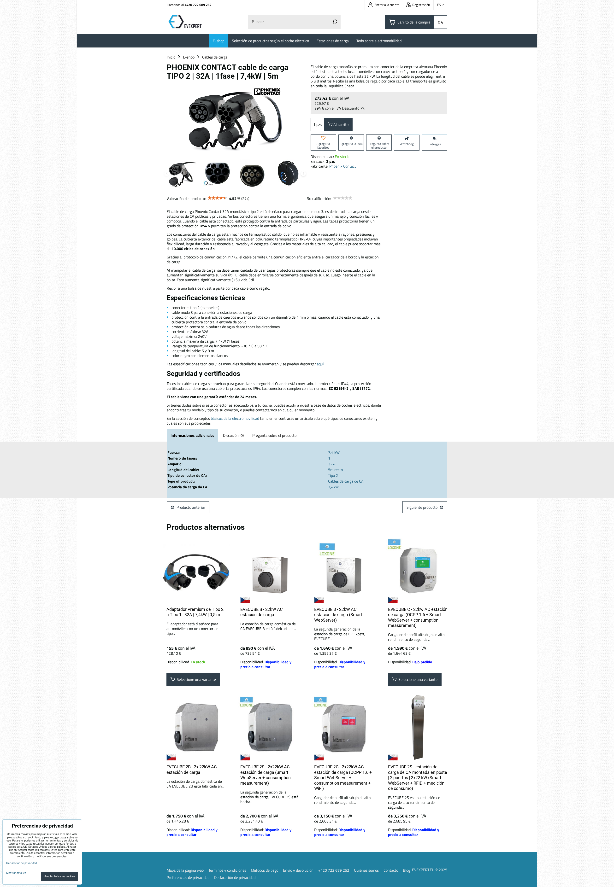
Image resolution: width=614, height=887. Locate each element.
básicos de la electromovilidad (235, 418)
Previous (166, 173)
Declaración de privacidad (234, 877)
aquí (320, 364)
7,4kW (333, 487)
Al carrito (340, 124)
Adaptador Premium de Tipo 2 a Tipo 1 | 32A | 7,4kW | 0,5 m (195, 612)
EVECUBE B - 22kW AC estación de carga (261, 612)
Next (303, 173)
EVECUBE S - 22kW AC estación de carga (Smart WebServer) (338, 615)
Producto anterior (191, 507)
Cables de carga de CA (346, 481)
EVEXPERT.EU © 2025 (429, 870)
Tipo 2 (333, 475)
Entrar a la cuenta (386, 4)
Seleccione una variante (195, 679)
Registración (421, 4)
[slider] (217, 198)
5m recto (335, 470)
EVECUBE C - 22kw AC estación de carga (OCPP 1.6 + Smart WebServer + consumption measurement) (418, 617)
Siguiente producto (422, 507)
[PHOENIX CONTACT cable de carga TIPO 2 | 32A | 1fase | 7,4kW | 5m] (235, 119)
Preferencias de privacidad (188, 877)
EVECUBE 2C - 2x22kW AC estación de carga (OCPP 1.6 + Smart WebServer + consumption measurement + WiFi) (343, 777)
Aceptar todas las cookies (59, 876)
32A (331, 464)
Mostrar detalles (16, 872)
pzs (319, 124)
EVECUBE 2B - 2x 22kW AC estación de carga (191, 769)
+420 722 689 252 (198, 4)
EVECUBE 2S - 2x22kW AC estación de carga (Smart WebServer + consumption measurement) (265, 775)
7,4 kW (334, 452)
